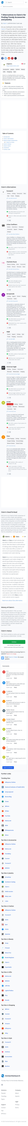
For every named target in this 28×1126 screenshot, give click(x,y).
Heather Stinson (10, 710)
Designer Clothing (11, 441)
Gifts (4, 71)
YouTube (7, 816)
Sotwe (7, 801)
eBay (6, 1033)
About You (8, 953)
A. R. (7, 671)
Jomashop (8, 877)
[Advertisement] (14, 114)
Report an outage (11, 654)
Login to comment (8, 767)
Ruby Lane (8, 896)
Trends (12, 196)
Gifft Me (7, 986)
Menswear (9, 371)
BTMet (7, 811)
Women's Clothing (11, 264)
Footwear (14, 369)
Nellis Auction (9, 891)
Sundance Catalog (10, 882)
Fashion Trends (19, 443)
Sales (25, 193)
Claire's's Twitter (13, 657)
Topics (3, 1099)
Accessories (6, 69)
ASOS (6, 920)
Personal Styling (19, 441)
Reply (15, 678)
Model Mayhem (9, 957)
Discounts (19, 266)
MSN (6, 825)
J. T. (7, 747)
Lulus (6, 901)
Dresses (13, 266)
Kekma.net (8, 821)
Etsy (6, 995)
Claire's (3, 29)
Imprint (17, 1096)
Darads (7, 1000)
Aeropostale (10, 294)
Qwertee (7, 934)
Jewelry (12, 69)
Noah (7, 756)
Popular (3, 1093)
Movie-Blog (8, 796)
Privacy (17, 1104)
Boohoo (7, 1066)
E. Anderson (9, 691)
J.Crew (9, 402)
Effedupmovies (9, 830)
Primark (7, 948)
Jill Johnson (9, 700)
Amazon (7, 1023)
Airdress (7, 1052)
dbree (6, 835)
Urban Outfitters (12, 224)
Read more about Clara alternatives (12, 600)
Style (14, 71)
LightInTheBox (9, 990)
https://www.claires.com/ (13, 66)
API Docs (3, 1113)
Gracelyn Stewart (10, 719)
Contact (3, 1107)
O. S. (7, 738)
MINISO (7, 868)
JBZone (7, 806)
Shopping (9, 71)
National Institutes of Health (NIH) (14, 787)
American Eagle (11, 367)
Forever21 (10, 191)
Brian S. (8, 682)
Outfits (15, 298)
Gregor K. (5, 23)
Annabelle (8, 728)
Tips (2, 1110)
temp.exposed (9, 792)
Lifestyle (9, 231)
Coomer (7, 858)
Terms (17, 1107)
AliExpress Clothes (10, 782)
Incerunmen (8, 1056)
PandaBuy (8, 854)
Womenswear (16, 371)
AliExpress (8, 1028)
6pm (6, 924)
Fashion (18, 69)
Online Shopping (10, 438)
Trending (3, 1096)
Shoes (17, 264)
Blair (6, 1061)
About (17, 1093)
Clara (8, 436)
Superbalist (8, 967)
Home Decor (14, 227)
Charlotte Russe (12, 262)
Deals (24, 266)
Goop (6, 943)
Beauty (23, 69)
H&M (8, 332)
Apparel (15, 229)
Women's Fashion (11, 443)
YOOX (6, 929)
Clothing (13, 193)
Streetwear (21, 227)
